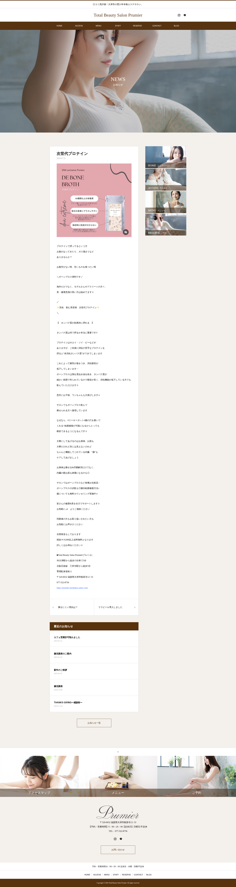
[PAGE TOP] (118, 752)
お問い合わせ (118, 850)
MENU (98, 26)
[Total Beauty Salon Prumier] (118, 812)
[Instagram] (179, 15)
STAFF (118, 26)
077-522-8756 (63, 582)
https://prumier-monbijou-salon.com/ (72, 588)
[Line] (184, 15)
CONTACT (157, 26)
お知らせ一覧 (94, 723)
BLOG (176, 26)
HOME (59, 26)
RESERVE (137, 26)
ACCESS (79, 26)
